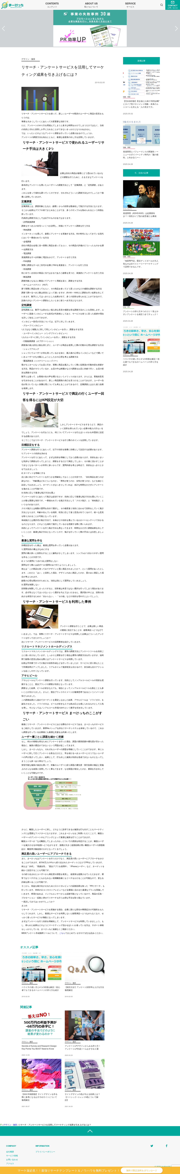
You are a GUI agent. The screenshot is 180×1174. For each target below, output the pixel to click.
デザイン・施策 (10, 1124)
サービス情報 (12, 1155)
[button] (3, 28)
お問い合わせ (12, 1159)
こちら (62, 933)
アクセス (10, 1163)
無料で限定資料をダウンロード (141, 1170)
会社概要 (10, 1151)
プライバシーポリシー (45, 1151)
